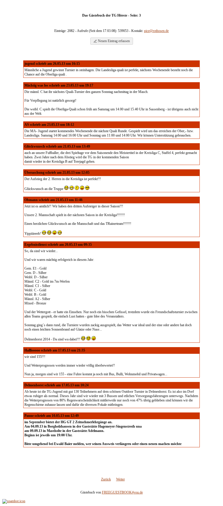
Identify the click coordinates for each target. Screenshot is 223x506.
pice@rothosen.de (156, 31)
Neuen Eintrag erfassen (113, 41)
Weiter (120, 479)
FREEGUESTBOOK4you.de (122, 492)
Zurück (106, 479)
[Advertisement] (111, 464)
